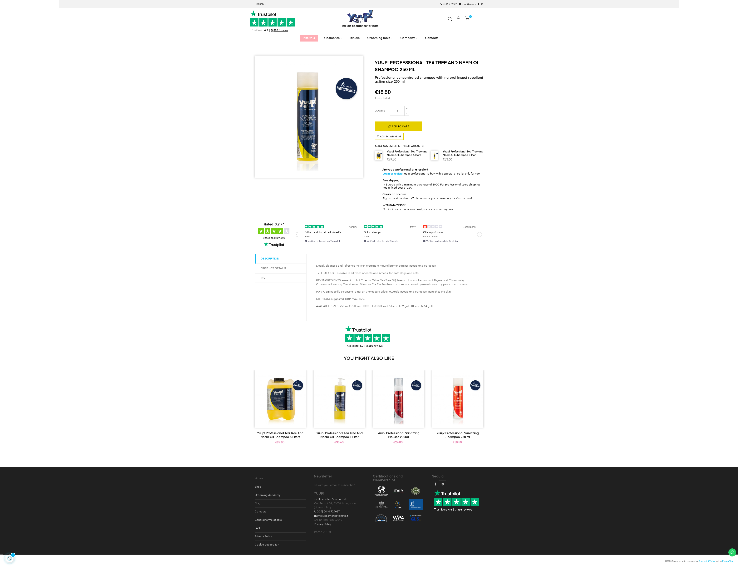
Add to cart (400, 126)
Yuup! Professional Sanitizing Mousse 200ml (398, 435)
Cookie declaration (267, 544)
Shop (258, 487)
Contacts (260, 511)
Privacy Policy (263, 536)
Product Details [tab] (273, 268)
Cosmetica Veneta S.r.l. (332, 499)
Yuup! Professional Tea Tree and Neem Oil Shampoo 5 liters (407, 153)
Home (259, 478)
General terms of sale (268, 520)
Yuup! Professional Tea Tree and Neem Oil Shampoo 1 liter (463, 153)
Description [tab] (270, 258)
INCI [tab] (263, 278)
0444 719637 (449, 4)
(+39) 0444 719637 (328, 511)
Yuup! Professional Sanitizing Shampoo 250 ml (458, 435)
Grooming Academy (267, 495)
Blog (257, 503)
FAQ (257, 528)
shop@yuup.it (468, 4)
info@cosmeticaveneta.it (332, 516)
